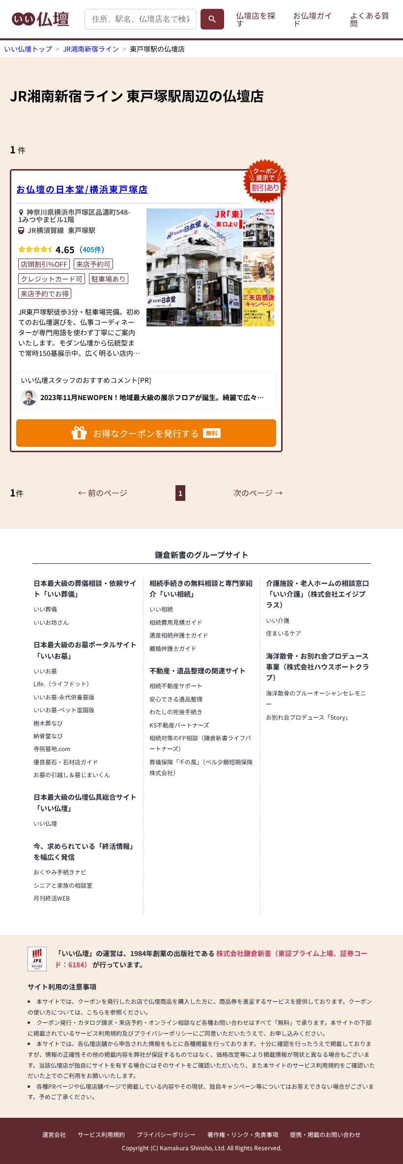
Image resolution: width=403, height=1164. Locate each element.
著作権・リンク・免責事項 (242, 1134)
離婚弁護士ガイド (173, 648)
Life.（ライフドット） (62, 683)
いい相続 (161, 609)
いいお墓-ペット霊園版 (63, 709)
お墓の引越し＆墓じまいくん (71, 774)
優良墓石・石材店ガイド (65, 761)
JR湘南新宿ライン (91, 48)
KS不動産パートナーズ (179, 725)
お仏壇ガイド (312, 19)
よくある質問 (369, 19)
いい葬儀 (45, 609)
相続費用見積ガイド (175, 622)
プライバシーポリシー (166, 1134)
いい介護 (277, 620)
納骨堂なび (48, 735)
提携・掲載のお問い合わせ (325, 1134)
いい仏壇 (45, 823)
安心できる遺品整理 (175, 699)
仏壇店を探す (255, 19)
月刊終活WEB (51, 898)
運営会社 (54, 1134)
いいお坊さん (51, 622)
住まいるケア (283, 633)
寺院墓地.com (51, 748)
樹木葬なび (48, 723)
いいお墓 (45, 671)
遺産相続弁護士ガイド (178, 635)
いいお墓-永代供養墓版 (63, 697)
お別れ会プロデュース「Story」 (308, 717)
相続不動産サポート (175, 685)
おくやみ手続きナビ (59, 872)
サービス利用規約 (101, 1134)
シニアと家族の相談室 (62, 885)
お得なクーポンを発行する (155, 433)
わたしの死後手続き (175, 711)
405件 (92, 249)
